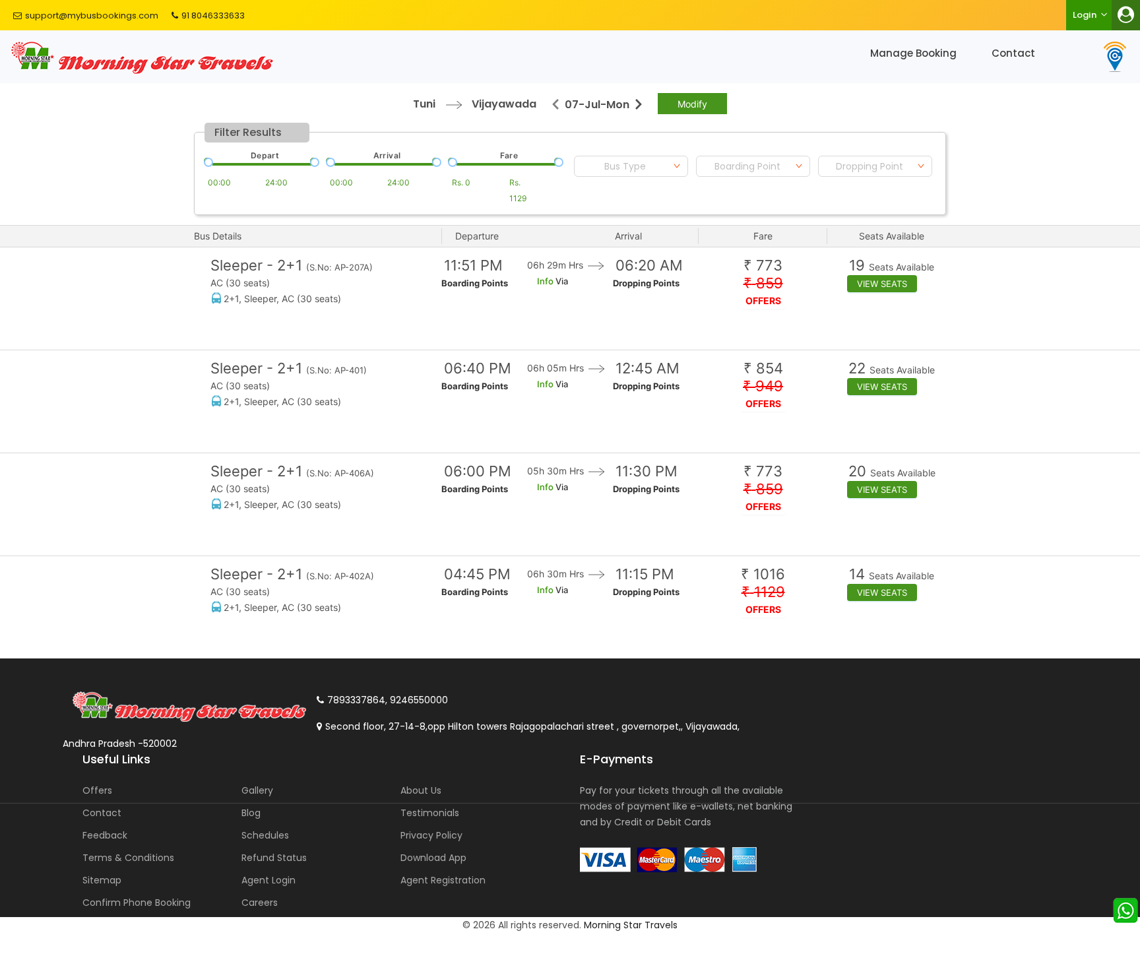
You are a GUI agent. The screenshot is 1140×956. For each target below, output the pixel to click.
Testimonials (429, 812)
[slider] (207, 161)
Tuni (424, 104)
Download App (433, 857)
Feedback (104, 835)
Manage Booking (913, 53)
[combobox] (631, 166)
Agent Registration (443, 880)
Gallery (257, 790)
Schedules (265, 835)
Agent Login (268, 880)
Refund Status (274, 857)
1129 (763, 592)
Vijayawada (504, 104)
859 (763, 283)
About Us (420, 790)
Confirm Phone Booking (136, 902)
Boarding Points (474, 283)
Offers (97, 790)
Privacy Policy (431, 835)
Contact (1013, 53)
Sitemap (101, 880)
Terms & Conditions (128, 857)
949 (763, 386)
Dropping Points (646, 283)
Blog (251, 812)
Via (561, 281)
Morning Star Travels (631, 925)
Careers (259, 902)
